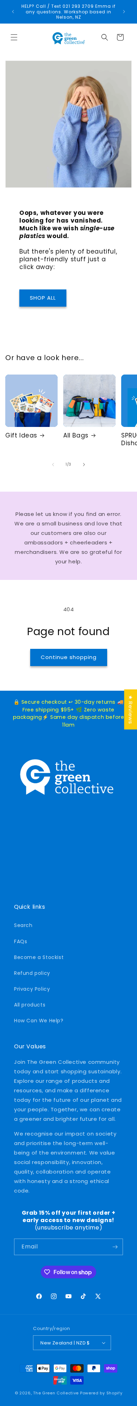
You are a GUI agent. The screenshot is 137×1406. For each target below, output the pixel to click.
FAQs (20, 941)
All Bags (76, 435)
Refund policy (32, 973)
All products (29, 1004)
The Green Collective (56, 1393)
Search (23, 925)
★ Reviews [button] (130, 709)
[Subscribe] (115, 1247)
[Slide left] (53, 464)
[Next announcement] (124, 11)
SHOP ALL (43, 297)
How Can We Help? (39, 1020)
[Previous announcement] (13, 11)
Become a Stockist (39, 957)
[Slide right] (84, 464)
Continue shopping (69, 657)
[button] (14, 37)
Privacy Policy (32, 988)
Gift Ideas (21, 435)
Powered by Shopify (101, 1393)
